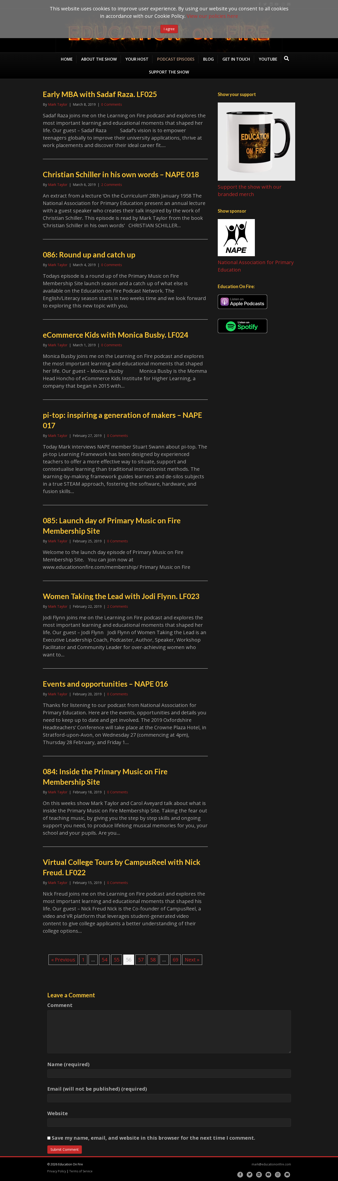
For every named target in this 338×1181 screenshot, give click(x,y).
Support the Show (169, 72)
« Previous (63, 959)
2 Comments (111, 184)
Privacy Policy (56, 1171)
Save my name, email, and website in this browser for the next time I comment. (153, 1137)
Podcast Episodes (175, 59)
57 (141, 959)
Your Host (136, 59)
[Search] (286, 58)
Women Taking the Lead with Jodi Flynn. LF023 (121, 596)
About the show (99, 59)
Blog (208, 59)
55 (116, 959)
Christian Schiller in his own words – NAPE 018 (121, 174)
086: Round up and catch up (89, 254)
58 (153, 959)
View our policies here (212, 16)
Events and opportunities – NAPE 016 (105, 683)
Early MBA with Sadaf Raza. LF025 (100, 94)
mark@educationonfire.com (271, 1164)
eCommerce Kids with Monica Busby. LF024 (115, 334)
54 (104, 959)
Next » (192, 959)
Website (57, 1113)
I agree (169, 28)
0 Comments (111, 104)
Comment (59, 1005)
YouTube (268, 59)
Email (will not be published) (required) (97, 1088)
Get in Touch (236, 59)
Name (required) (68, 1064)
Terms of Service (81, 1171)
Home (66, 59)
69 (175, 959)
